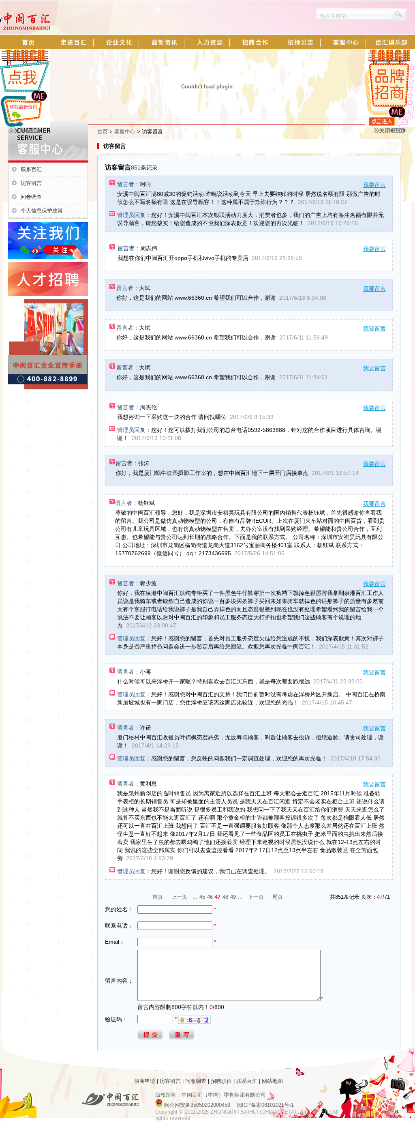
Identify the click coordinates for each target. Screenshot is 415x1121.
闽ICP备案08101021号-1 (265, 1105)
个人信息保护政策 (42, 211)
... (195, 897)
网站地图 (272, 1081)
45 (202, 897)
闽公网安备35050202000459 (197, 1105)
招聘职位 (221, 1081)
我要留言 (374, 185)
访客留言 (31, 183)
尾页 (277, 897)
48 (225, 897)
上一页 (179, 897)
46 (210, 897)
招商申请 (144, 1081)
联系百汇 (31, 169)
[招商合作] (390, 125)
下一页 (256, 897)
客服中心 (124, 132)
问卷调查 (31, 197)
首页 (102, 132)
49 (233, 897)
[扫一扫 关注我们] (25, 125)
